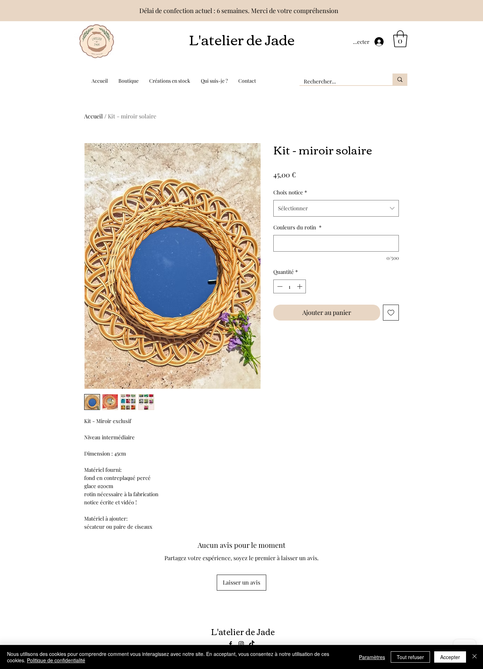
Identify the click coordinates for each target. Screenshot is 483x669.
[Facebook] (230, 643)
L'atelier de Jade (242, 39)
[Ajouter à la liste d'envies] (391, 313)
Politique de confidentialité (56, 660)
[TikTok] (251, 643)
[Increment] (300, 286)
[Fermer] (474, 657)
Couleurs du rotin (297, 227)
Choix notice (290, 192)
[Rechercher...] (399, 79)
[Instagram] (241, 643)
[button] (400, 38)
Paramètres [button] (372, 657)
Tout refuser (410, 657)
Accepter (450, 657)
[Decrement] (279, 286)
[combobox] (336, 208)
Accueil (93, 116)
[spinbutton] (290, 286)
